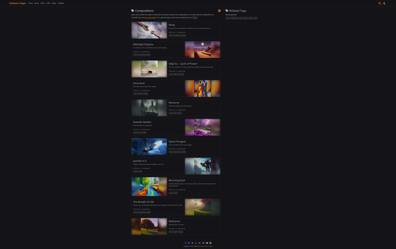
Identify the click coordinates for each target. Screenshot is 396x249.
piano (245, 18)
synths (241, 18)
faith (175, 74)
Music (54, 3)
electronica (177, 35)
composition (234, 18)
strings (251, 18)
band (140, 171)
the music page (150, 17)
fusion (148, 55)
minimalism (142, 55)
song (255, 18)
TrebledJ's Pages (17, 3)
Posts (42, 3)
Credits (211, 246)
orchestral (181, 74)
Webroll (61, 3)
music (227, 18)
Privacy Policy (203, 246)
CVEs (48, 3)
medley (145, 93)
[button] (380, 3)
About (36, 3)
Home (30, 3)
